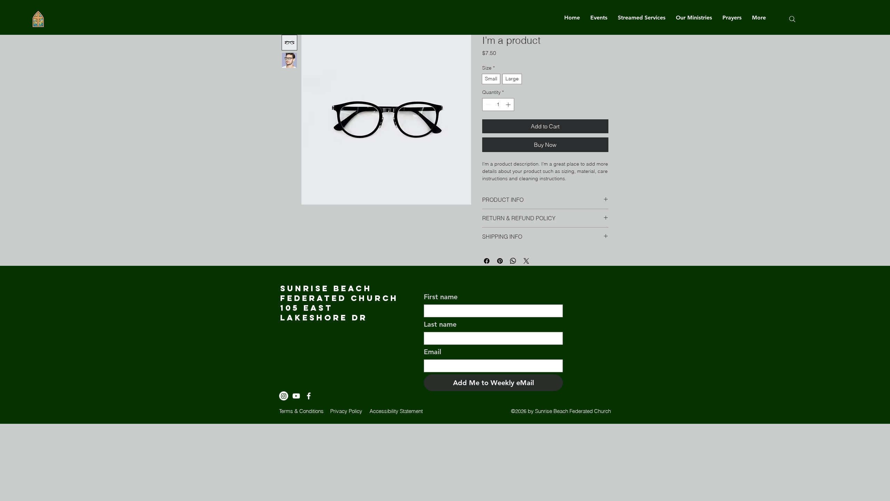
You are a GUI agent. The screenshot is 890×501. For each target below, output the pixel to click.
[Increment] (508, 104)
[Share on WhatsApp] (513, 261)
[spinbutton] (498, 104)
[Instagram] (283, 395)
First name (441, 297)
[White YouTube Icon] (296, 395)
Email (432, 352)
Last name (440, 324)
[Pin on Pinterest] (500, 261)
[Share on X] (526, 261)
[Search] (792, 19)
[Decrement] (487, 104)
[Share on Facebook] (487, 261)
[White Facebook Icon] (308, 395)
